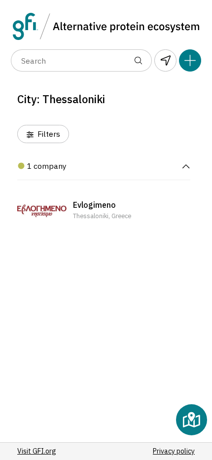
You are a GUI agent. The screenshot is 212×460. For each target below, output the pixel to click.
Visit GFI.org (36, 451)
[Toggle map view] (191, 419)
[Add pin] (190, 60)
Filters (47, 134)
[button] (103, 210)
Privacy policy (174, 451)
